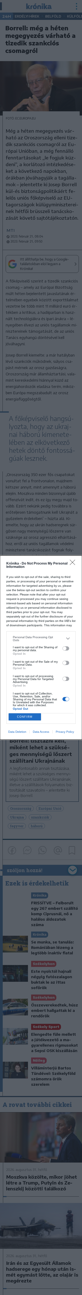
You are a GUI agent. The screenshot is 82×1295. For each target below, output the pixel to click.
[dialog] (41, 648)
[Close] (74, 564)
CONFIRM (25, 716)
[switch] (65, 648)
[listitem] (41, 639)
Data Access (41, 731)
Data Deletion (17, 731)
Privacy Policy (65, 731)
